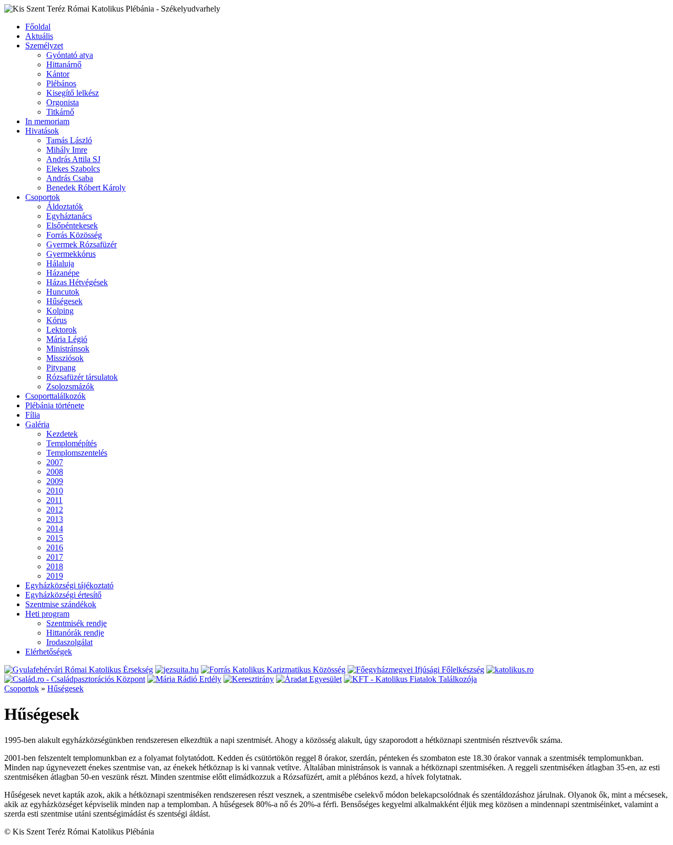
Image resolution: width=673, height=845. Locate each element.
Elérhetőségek (48, 651)
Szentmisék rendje (76, 623)
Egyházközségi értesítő (63, 594)
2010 (54, 490)
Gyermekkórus (71, 253)
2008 (54, 471)
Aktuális (39, 36)
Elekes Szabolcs (73, 168)
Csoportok (42, 197)
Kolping (60, 310)
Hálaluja (60, 263)
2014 (54, 528)
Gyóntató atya (69, 55)
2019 (54, 575)
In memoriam (47, 121)
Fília (32, 414)
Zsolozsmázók (70, 386)
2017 (54, 556)
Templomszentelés (76, 452)
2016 (54, 547)
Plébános (61, 83)
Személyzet (44, 45)
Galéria (37, 424)
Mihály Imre (66, 149)
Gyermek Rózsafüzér (81, 244)
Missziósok (65, 358)
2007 (54, 462)
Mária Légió (66, 339)
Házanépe (62, 272)
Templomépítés (71, 443)
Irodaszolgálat (69, 642)
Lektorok (61, 329)
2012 (54, 509)
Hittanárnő (63, 64)
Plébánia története (54, 405)
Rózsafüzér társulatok (82, 377)
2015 (54, 538)
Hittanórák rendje (75, 632)
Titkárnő (60, 111)
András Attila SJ (73, 159)
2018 (54, 566)
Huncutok (62, 291)
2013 (54, 519)
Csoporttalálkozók (55, 395)
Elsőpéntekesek (72, 225)
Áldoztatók (64, 206)
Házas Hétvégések (77, 282)
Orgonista (62, 102)
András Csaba (69, 178)
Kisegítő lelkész (72, 92)
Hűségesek (64, 301)
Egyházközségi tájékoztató (69, 585)
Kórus (56, 320)
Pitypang (61, 367)
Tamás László (69, 140)
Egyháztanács (69, 216)
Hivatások (42, 130)
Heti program (47, 613)
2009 (54, 481)
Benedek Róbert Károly (86, 187)
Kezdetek (62, 433)
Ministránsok (67, 348)
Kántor (57, 73)
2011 (54, 500)
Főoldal (37, 26)
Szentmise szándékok (60, 604)
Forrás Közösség (74, 234)
